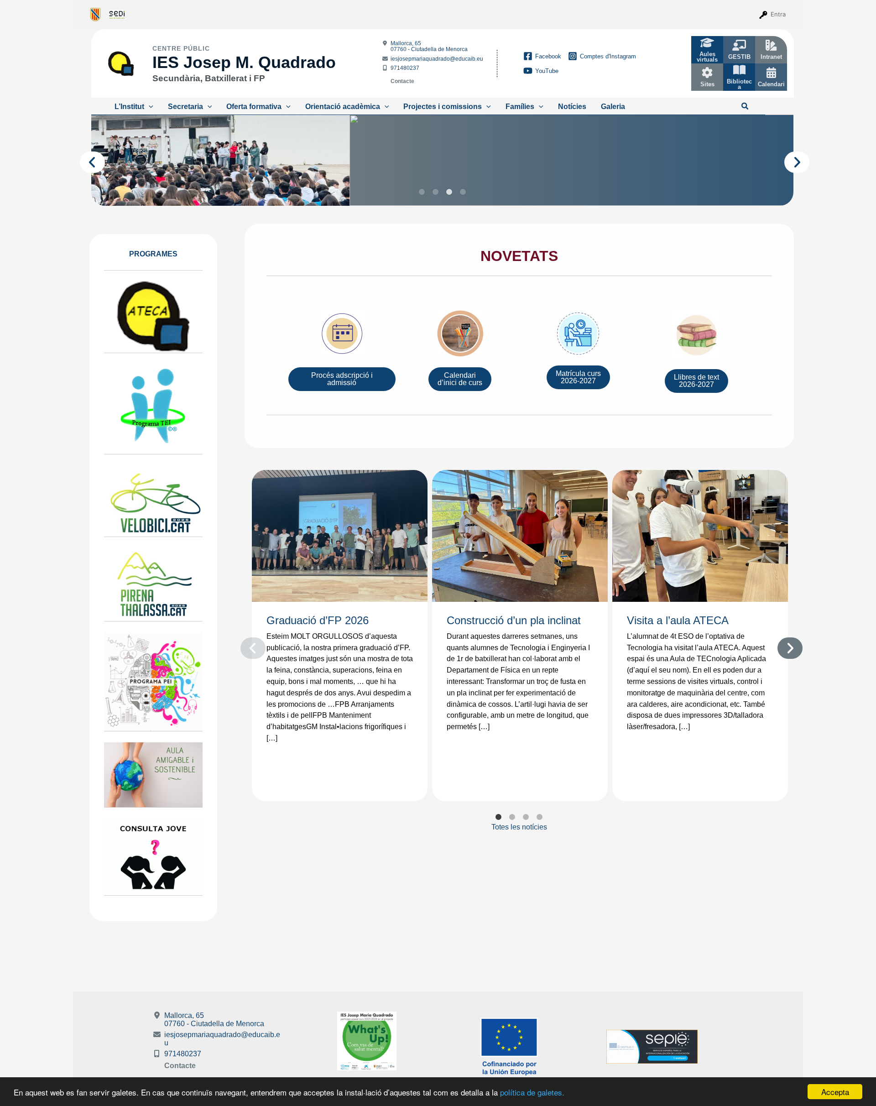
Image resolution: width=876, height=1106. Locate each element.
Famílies (520, 106)
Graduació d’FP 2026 (317, 620)
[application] (148, 107)
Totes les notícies (519, 827)
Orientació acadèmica (342, 106)
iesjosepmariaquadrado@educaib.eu (437, 59)
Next (788, 160)
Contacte (402, 81)
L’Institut (129, 106)
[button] (745, 106)
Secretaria (185, 106)
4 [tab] (463, 192)
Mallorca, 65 (429, 46)
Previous (84, 160)
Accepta (835, 1091)
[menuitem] (95, 14)
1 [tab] (422, 192)
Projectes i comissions (442, 106)
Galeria (613, 106)
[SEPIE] (652, 1046)
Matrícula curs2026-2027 (578, 377)
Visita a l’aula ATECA (678, 620)
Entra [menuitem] (778, 14)
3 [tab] (449, 192)
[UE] (509, 1046)
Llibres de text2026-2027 (696, 380)
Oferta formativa (254, 106)
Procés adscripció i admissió (342, 378)
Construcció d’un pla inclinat (514, 620)
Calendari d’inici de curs (460, 378)
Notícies (572, 106)
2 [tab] (435, 192)
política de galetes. (532, 1092)
